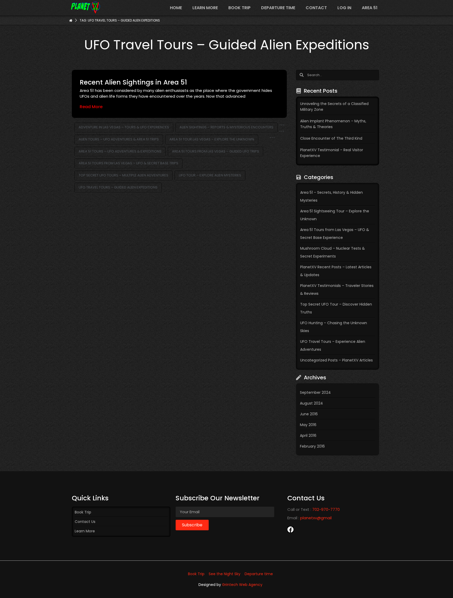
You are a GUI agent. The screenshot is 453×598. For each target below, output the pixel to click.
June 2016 (309, 414)
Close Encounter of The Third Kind (331, 138)
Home (176, 8)
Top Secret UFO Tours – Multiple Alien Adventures (123, 175)
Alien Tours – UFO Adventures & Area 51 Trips (119, 139)
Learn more (205, 8)
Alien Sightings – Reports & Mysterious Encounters (226, 127)
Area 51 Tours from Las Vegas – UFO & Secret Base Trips (128, 163)
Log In (344, 8)
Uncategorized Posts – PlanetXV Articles (336, 360)
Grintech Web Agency (242, 584)
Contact (316, 8)
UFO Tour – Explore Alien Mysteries (210, 175)
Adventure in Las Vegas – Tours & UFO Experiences (124, 127)
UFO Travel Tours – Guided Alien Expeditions (118, 187)
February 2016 (312, 446)
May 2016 (308, 424)
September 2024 (315, 392)
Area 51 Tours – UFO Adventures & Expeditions (120, 151)
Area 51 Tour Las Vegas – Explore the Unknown (211, 139)
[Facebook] (290, 529)
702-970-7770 (326, 509)
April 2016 (308, 435)
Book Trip (239, 8)
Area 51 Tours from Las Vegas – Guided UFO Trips (215, 151)
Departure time (278, 8)
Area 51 (370, 8)
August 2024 (311, 403)
